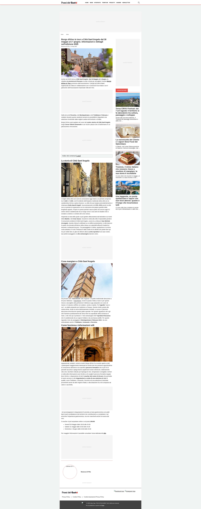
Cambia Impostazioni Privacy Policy (94, 497)
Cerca (188, 8)
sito (104, 433)
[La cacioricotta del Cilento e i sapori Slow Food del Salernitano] (128, 131)
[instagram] (130, 491)
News (91, 2)
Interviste (97, 2)
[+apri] (78, 156)
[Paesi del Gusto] (69, 2)
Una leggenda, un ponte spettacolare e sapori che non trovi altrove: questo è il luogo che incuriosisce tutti (127, 200)
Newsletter (126, 2)
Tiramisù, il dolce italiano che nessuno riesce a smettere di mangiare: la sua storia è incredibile (127, 170)
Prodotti (112, 2)
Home (86, 2)
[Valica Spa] (84, 503)
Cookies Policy (77, 497)
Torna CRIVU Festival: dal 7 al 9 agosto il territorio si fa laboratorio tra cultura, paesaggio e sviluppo (127, 112)
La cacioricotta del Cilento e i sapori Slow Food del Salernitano (127, 142)
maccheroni (77, 301)
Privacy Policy (66, 497)
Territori (105, 2)
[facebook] (119, 491)
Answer (118, 2)
